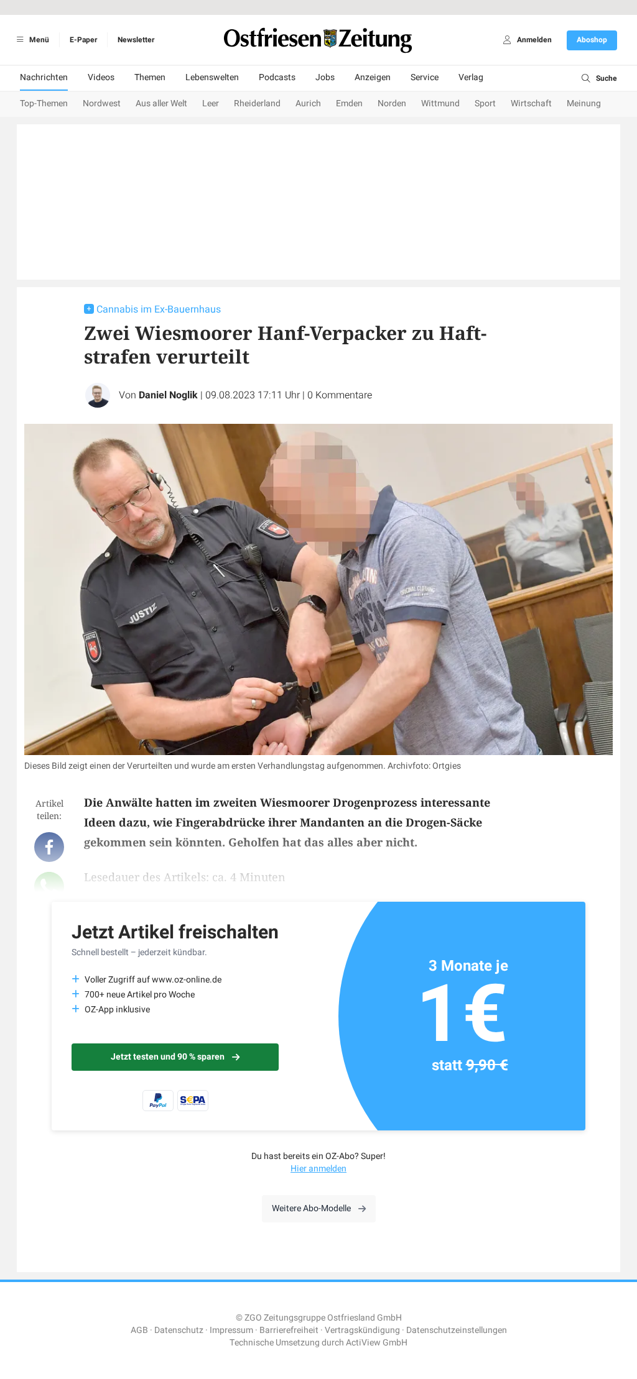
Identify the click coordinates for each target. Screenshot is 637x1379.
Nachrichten (44, 77)
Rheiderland (257, 103)
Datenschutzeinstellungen (456, 1330)
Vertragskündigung (362, 1330)
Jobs (325, 77)
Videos (101, 77)
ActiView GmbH (376, 1342)
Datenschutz (178, 1330)
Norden (392, 103)
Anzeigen (373, 77)
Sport (485, 103)
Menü (38, 39)
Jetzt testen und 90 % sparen (168, 1056)
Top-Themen (44, 103)
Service (425, 77)
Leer (210, 103)
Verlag (470, 77)
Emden (349, 103)
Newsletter (136, 40)
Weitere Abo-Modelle (311, 1208)
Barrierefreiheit (288, 1330)
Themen (149, 77)
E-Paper (83, 40)
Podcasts (277, 77)
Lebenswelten (212, 77)
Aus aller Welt (161, 103)
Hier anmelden (318, 1168)
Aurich (308, 103)
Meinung (584, 103)
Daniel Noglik (168, 395)
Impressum (231, 1330)
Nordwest (102, 103)
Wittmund (440, 103)
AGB (139, 1330)
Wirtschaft (531, 103)
